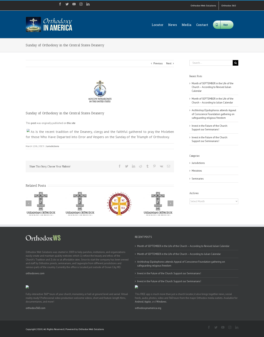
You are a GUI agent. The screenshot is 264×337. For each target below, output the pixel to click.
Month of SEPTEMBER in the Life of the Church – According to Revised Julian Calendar (212, 87)
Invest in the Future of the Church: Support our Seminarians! (169, 273)
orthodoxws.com (35, 273)
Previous (158, 63)
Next (168, 63)
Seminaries (198, 178)
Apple (147, 301)
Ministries (197, 170)
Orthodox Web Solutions (91, 329)
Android (139, 301)
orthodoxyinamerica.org (148, 308)
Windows (161, 301)
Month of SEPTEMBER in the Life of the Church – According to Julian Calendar (179, 254)
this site (71, 123)
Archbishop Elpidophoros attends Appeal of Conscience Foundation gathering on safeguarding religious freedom (214, 114)
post (33, 123)
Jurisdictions (52, 146)
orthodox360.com (35, 308)
